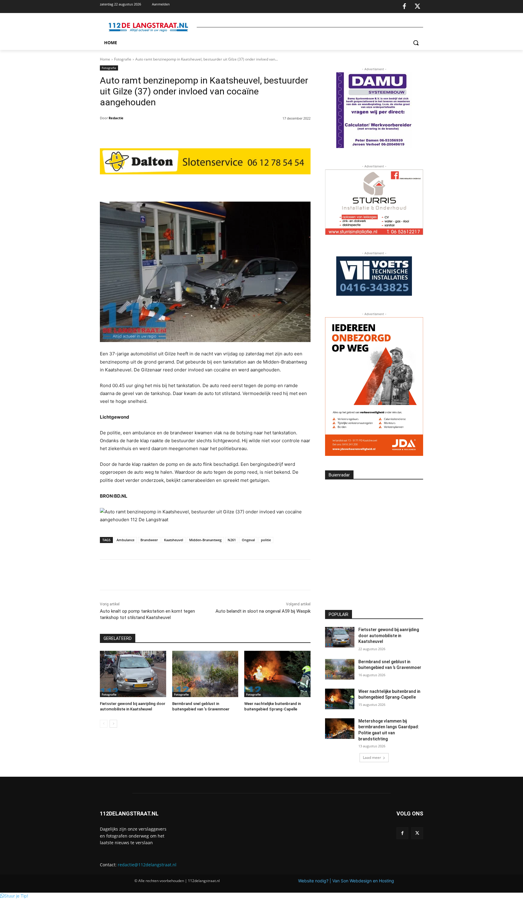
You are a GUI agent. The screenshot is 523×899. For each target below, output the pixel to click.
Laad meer (372, 757)
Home (105, 59)
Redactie (116, 118)
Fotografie (122, 59)
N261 (232, 540)
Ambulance (125, 540)
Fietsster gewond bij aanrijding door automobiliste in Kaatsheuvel (388, 635)
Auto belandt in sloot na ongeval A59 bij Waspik (263, 611)
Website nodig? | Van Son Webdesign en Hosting (346, 880)
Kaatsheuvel (173, 540)
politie (266, 540)
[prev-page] (103, 724)
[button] (416, 42)
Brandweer (149, 540)
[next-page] (113, 724)
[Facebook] (404, 6)
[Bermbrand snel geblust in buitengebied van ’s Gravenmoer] (205, 674)
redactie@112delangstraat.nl (147, 865)
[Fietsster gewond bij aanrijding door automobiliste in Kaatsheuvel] (133, 674)
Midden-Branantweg (205, 540)
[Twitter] (417, 6)
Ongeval (248, 540)
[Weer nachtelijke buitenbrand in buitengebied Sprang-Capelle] (277, 674)
